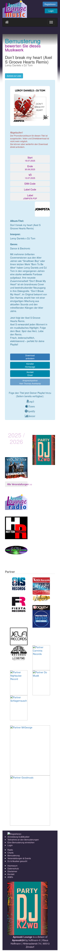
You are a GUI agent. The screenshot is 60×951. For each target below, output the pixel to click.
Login (51, 10)
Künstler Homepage (30, 365)
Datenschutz (13, 868)
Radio (10, 849)
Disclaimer (12, 871)
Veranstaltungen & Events (19, 858)
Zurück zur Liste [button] (14, 75)
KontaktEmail (30, 373)
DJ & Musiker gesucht (17, 861)
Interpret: (15, 234)
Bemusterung (14, 855)
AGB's (10, 877)
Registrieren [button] (50, 4)
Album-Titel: (17, 220)
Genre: (14, 244)
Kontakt (11, 874)
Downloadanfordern (30, 357)
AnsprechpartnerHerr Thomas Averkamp (30, 382)
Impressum (13, 865)
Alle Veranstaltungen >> (17, 484)
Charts (11, 852)
